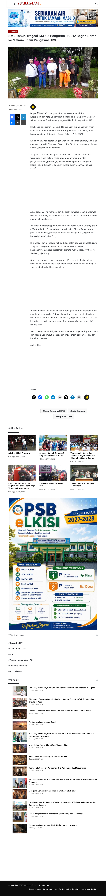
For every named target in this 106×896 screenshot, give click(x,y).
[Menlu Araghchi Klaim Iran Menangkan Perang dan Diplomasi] (20, 817)
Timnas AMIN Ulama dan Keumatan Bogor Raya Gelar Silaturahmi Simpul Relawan (82, 455)
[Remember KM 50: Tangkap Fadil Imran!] (84, 473)
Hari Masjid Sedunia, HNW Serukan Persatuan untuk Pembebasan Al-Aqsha (62, 688)
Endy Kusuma (78, 411)
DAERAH (13, 31)
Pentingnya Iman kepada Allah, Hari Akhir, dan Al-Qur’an (53, 825)
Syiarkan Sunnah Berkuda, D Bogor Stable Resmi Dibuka (51, 454)
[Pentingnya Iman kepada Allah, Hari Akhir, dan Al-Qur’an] (20, 828)
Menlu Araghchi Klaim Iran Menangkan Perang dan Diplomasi (56, 814)
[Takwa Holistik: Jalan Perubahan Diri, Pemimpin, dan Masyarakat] (20, 771)
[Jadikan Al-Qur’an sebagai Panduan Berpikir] (20, 760)
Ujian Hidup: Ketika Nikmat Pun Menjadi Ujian (48, 745)
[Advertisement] (64, 191)
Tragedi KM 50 (64, 416)
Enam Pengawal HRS (54, 411)
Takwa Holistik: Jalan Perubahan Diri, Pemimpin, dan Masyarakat (57, 768)
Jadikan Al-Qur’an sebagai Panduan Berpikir (48, 756)
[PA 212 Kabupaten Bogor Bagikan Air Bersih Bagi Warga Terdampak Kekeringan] (22, 473)
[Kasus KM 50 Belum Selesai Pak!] (53, 473)
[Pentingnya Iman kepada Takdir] (20, 725)
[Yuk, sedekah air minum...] (53, 18)
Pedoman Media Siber (69, 889)
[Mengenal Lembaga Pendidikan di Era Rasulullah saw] (20, 794)
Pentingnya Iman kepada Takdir (42, 722)
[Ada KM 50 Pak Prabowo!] (22, 443)
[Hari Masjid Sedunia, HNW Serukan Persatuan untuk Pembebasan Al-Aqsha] (20, 691)
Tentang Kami (35, 889)
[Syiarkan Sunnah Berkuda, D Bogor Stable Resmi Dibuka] (53, 443)
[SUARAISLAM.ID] (29, 3)
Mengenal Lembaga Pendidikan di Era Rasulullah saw (52, 791)
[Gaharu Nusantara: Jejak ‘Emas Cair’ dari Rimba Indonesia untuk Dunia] (20, 714)
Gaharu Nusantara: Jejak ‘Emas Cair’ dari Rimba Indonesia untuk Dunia (60, 710)
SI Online (45, 885)
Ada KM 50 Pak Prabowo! (19, 453)
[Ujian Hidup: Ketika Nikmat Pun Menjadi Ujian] (20, 748)
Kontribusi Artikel (89, 889)
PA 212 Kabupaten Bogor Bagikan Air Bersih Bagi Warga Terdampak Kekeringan (21, 485)
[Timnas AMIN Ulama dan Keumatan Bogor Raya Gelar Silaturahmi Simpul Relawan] (84, 443)
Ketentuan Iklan (50, 889)
